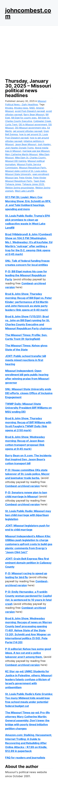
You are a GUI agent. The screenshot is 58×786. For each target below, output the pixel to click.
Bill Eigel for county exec (24, 117)
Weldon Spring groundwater (19, 187)
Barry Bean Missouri (34, 114)
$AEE (32, 108)
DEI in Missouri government (33, 124)
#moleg (9, 108)
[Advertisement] (29, 51)
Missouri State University (18, 174)
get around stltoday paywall (27, 131)
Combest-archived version (22, 486)
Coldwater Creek (42, 121)
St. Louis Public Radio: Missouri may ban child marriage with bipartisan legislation (28, 515)
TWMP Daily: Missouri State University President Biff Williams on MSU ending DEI (28, 407)
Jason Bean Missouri (25, 144)
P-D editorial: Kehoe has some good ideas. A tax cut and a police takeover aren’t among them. (28, 652)
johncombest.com (28, 13)
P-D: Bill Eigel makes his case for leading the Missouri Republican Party (26, 275)
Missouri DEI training (15, 161)
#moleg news (21, 108)
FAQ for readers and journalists (25, 757)
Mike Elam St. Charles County (30, 157)
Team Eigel (39, 181)
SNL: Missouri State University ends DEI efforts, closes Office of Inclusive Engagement (29, 393)
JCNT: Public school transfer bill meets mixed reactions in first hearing (25, 360)
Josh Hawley (44, 144)
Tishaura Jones (13, 184)
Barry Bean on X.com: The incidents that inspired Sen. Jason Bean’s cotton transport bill (28, 459)
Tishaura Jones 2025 (33, 184)
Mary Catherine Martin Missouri (21, 154)
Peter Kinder (25, 177)
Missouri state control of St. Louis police (26, 171)
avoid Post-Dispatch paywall (30, 111)
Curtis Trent (11, 124)
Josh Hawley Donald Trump (19, 147)
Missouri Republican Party (32, 167)
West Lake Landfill (24, 191)
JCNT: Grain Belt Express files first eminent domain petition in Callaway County (28, 562)
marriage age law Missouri (35, 151)
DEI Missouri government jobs (30, 127)
